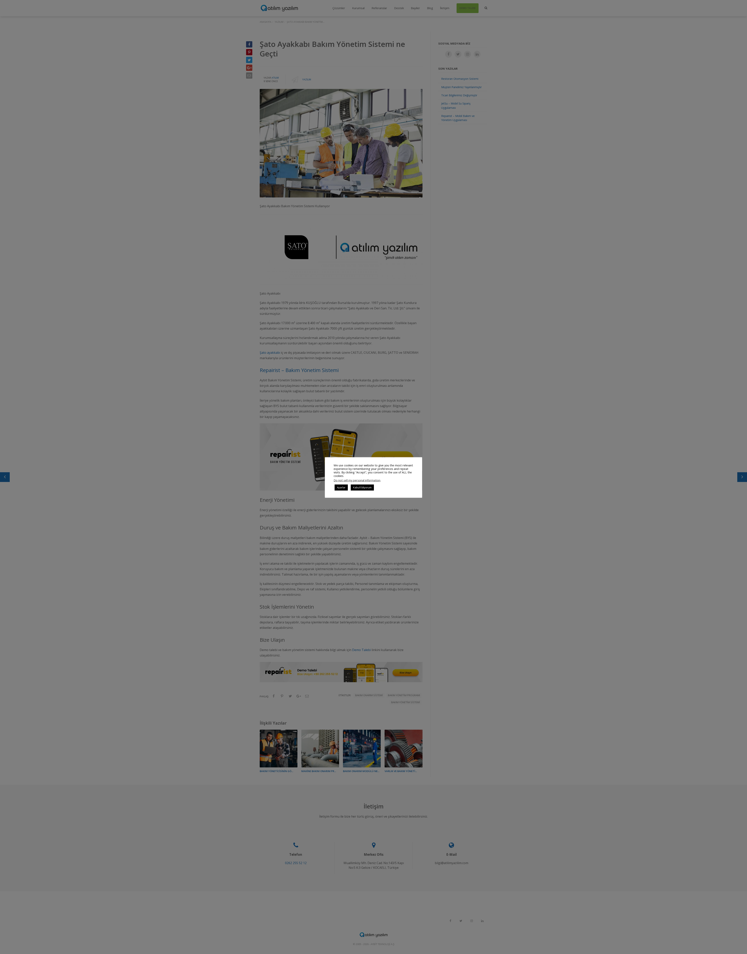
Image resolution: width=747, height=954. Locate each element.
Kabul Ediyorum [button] (362, 487)
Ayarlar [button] (341, 487)
